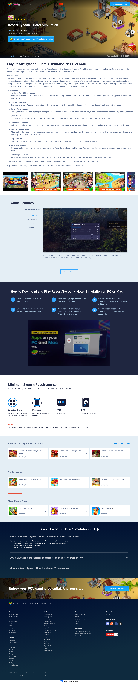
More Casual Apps (17, 501)
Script (45, 641)
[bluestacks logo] (14, 4)
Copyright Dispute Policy (25, 675)
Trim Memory (47, 639)
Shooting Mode (48, 617)
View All (126, 501)
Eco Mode (46, 628)
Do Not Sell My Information (45, 675)
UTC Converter (48, 650)
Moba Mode (47, 619)
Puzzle (11, 651)
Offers (10, 626)
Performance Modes (49, 637)
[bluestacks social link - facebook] (116, 623)
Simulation (12, 658)
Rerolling (46, 634)
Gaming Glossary (80, 636)
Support (79, 4)
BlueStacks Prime (14, 614)
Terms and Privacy (13, 675)
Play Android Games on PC (82, 631)
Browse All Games (122, 443)
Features (27, 4)
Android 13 (12, 630)
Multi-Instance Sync (49, 623)
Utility (45, 648)
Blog (47, 4)
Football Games (13, 665)
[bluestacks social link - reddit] (111, 623)
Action (11, 645)
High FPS (46, 643)
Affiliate (69, 4)
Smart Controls (48, 632)
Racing (11, 654)
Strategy (11, 663)
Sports (11, 660)
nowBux (11, 628)
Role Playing (12, 656)
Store (58, 4)
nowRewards (12, 632)
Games (38, 4)
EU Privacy (35, 675)
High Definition (48, 646)
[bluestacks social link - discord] (107, 623)
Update (108, 614)
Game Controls (48, 614)
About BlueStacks (80, 614)
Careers (77, 621)
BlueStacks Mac (13, 617)
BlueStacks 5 (12, 619)
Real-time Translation (50, 630)
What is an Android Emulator (83, 633)
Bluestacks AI (13, 621)
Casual (11, 30)
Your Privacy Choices (71, 681)
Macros (46, 626)
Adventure (12, 647)
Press (76, 623)
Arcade (11, 649)
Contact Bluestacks (80, 619)
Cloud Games (13, 642)
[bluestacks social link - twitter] (120, 623)
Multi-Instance (48, 621)
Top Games (12, 640)
